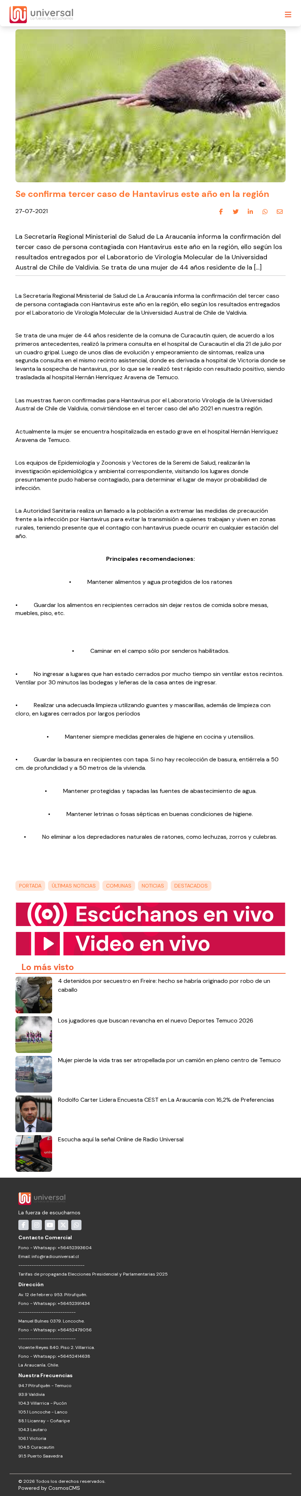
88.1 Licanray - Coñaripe (44, 1421)
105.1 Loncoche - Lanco (43, 1412)
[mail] (280, 211)
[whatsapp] (265, 211)
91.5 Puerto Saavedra (40, 1456)
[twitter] (236, 211)
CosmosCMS (64, 1488)
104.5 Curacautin (36, 1447)
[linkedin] (250, 211)
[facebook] (221, 211)
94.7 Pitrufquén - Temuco (45, 1386)
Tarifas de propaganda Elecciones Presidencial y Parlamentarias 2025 (93, 1274)
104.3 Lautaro (32, 1430)
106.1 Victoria (32, 1438)
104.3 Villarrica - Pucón (42, 1403)
